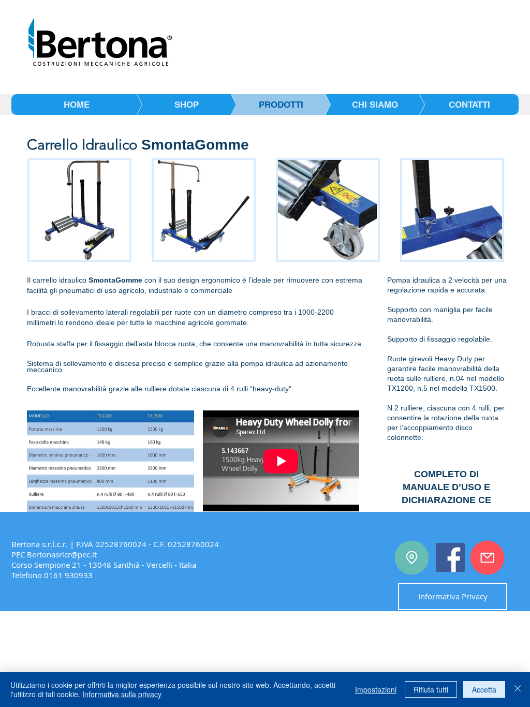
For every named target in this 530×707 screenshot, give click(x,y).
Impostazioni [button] (375, 689)
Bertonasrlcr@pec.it (62, 554)
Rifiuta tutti (431, 689)
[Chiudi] (517, 689)
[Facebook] (450, 557)
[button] (79, 210)
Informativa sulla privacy (121, 694)
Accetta (484, 689)
